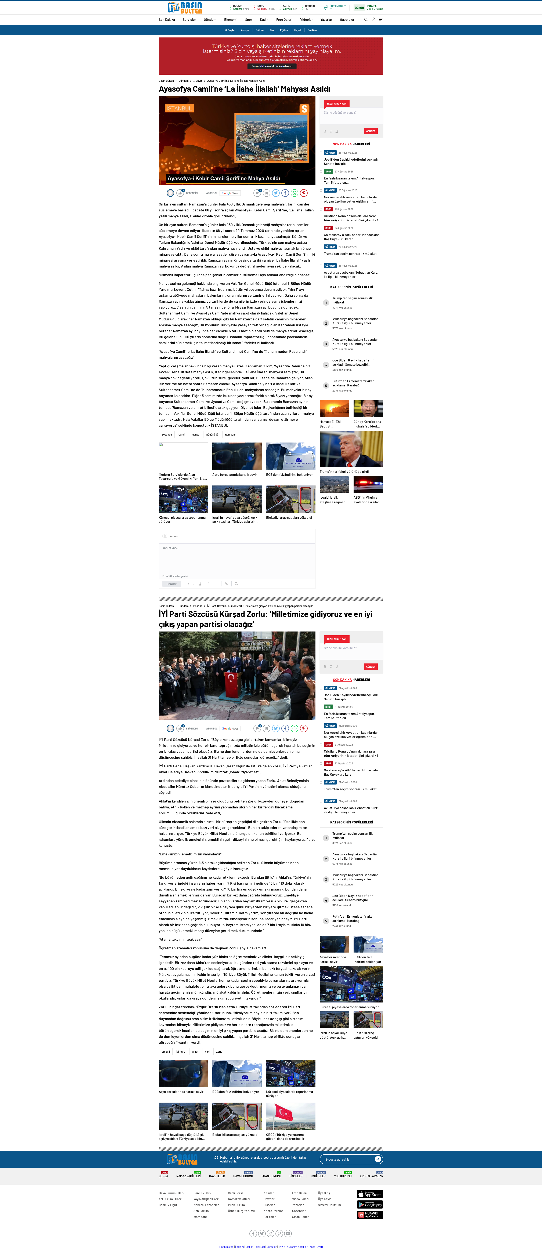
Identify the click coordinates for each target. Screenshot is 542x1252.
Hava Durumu (243, 1174)
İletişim (239, 1246)
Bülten (260, 30)
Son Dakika (167, 19)
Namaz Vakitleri (188, 1174)
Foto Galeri (284, 19)
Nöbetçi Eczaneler (206, 1205)
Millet (195, 1051)
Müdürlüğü (212, 434)
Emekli (166, 1051)
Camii (181, 434)
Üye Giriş (324, 1193)
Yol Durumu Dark (170, 1199)
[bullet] (216, 583)
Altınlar (269, 1193)
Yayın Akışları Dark (206, 1199)
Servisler (189, 19)
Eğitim (284, 30)
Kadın (264, 19)
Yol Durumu (343, 1174)
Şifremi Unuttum (329, 1205)
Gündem (210, 19)
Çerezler (272, 1246)
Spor (248, 19)
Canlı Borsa (235, 1193)
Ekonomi (230, 19)
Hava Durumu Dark (171, 1193)
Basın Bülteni (166, 80)
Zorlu (219, 1051)
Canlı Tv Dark (202, 1193)
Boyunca (167, 434)
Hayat (297, 30)
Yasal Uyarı (316, 1246)
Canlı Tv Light (168, 1205)
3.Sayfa (230, 30)
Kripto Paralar (371, 1174)
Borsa (163, 1174)
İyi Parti (180, 1051)
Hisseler (296, 1174)
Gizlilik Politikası (255, 1246)
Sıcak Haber (300, 1217)
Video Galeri (300, 1199)
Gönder (172, 584)
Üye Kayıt (324, 1199)
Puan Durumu (271, 1174)
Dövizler (269, 1199)
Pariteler (318, 1174)
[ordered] (210, 583)
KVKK (281, 1246)
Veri (207, 1051)
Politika (312, 30)
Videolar (306, 19)
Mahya (195, 434)
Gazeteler (347, 19)
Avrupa (245, 30)
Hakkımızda (226, 1246)
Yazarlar (326, 19)
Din (272, 30)
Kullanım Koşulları (297, 1246)
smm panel (201, 1217)
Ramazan (230, 434)
